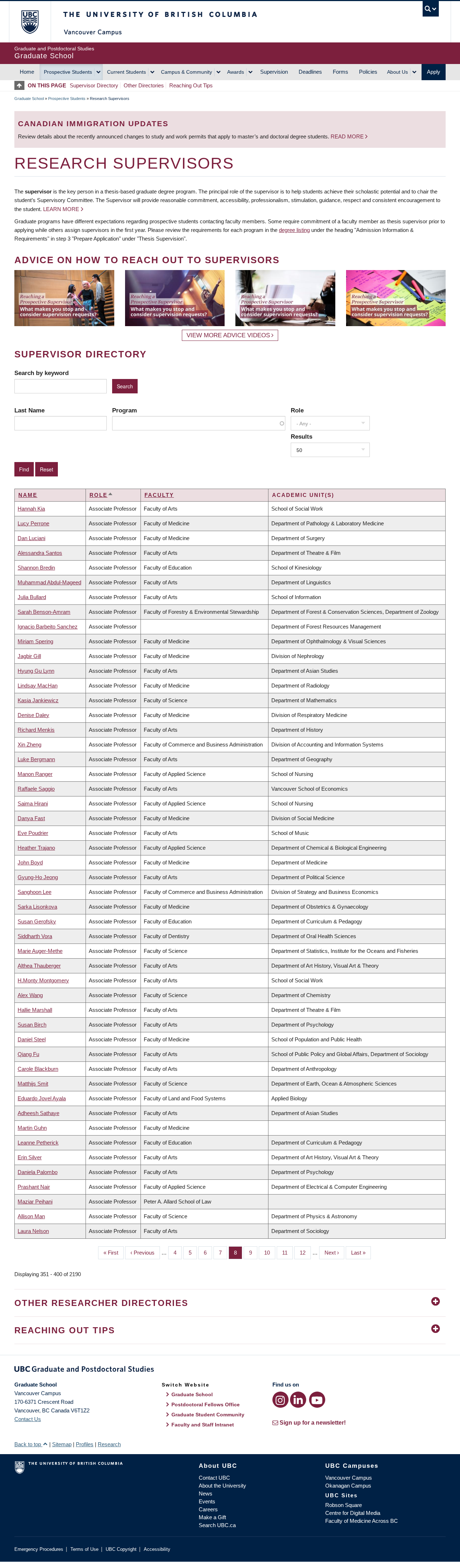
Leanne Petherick (38, 1142)
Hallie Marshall (35, 1010)
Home (27, 72)
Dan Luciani (31, 538)
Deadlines (310, 72)
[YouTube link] (317, 1400)
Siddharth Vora (35, 936)
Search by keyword (41, 373)
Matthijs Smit (33, 1084)
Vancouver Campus (348, 1478)
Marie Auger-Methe (40, 951)
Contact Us (27, 1419)
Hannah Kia (31, 509)
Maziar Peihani (35, 1201)
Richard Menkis (36, 730)
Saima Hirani (33, 803)
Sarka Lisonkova (37, 907)
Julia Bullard (32, 597)
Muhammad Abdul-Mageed (49, 582)
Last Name (29, 410)
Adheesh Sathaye (38, 1113)
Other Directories (144, 85)
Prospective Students (68, 72)
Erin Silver (30, 1157)
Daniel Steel (32, 1039)
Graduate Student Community (207, 1414)
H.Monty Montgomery (43, 980)
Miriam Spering (35, 641)
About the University (222, 1486)
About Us (397, 72)
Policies (368, 72)
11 (287, 1253)
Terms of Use (84, 1549)
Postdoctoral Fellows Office (205, 1404)
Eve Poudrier (33, 833)
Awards (235, 72)
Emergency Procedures (38, 1549)
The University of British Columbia (29, 21)
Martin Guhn (32, 1128)
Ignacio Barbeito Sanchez (48, 627)
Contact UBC (214, 1478)
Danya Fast (31, 818)
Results (301, 436)
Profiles (84, 1444)
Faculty (159, 495)
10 (269, 1253)
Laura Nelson (33, 1231)
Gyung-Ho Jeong (38, 877)
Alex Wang (30, 995)
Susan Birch (32, 1025)
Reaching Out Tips (191, 85)
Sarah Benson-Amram (44, 612)
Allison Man (31, 1216)
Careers (208, 1509)
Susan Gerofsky (37, 921)
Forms (340, 72)
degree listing (294, 230)
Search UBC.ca (217, 1525)
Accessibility (157, 1549)
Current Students (126, 72)
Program (124, 410)
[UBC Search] (431, 9)
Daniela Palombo (38, 1172)
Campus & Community (186, 72)
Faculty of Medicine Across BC (361, 1521)
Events (207, 1501)
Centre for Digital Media (352, 1513)
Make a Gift (212, 1517)
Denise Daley (33, 715)
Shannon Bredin (36, 568)
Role (297, 410)
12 (305, 1253)
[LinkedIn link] (298, 1400)
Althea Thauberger (39, 966)
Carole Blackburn (38, 1069)
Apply (433, 72)
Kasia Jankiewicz (38, 700)
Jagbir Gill (29, 656)
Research (109, 1444)
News (205, 1493)
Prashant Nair (34, 1187)
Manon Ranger (35, 774)
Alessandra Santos (40, 553)
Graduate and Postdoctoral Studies (230, 1370)
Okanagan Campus (348, 1486)
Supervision (274, 72)
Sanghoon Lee (34, 892)
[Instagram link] (280, 1400)
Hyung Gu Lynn (36, 671)
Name (27, 495)
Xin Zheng (29, 744)
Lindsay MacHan (38, 685)
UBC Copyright (121, 1549)
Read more (348, 136)
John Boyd (30, 862)
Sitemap (62, 1444)
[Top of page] (21, 85)
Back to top (28, 1444)
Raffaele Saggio (36, 789)
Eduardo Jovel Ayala (42, 1098)
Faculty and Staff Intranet (202, 1425)
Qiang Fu (28, 1054)
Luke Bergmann (36, 759)
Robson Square (343, 1505)
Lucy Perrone (33, 523)
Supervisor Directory (94, 85)
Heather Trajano (36, 848)
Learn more (61, 209)
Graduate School (29, 98)
